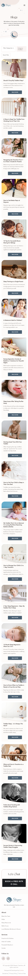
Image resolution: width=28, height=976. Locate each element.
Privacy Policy (13, 973)
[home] (6, 5)
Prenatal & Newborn (7, 945)
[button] (24, 5)
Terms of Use (22, 973)
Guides (4, 948)
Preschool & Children (8, 938)
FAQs (3, 919)
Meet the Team (6, 916)
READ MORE (15, 92)
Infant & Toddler (6, 941)
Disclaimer (5, 973)
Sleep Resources (6, 923)
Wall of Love (5, 926)
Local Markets (11, 929)
